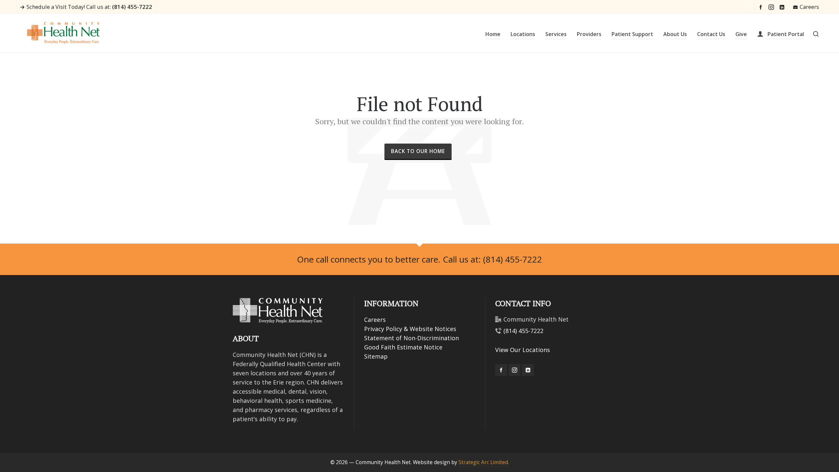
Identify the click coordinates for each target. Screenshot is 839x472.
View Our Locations (522, 350)
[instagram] (772, 7)
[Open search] (816, 33)
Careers (809, 6)
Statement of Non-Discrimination (411, 338)
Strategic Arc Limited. (484, 462)
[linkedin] (783, 7)
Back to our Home (418, 151)
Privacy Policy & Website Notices (410, 329)
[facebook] (761, 7)
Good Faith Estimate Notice (403, 347)
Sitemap (376, 356)
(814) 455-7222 (523, 331)
